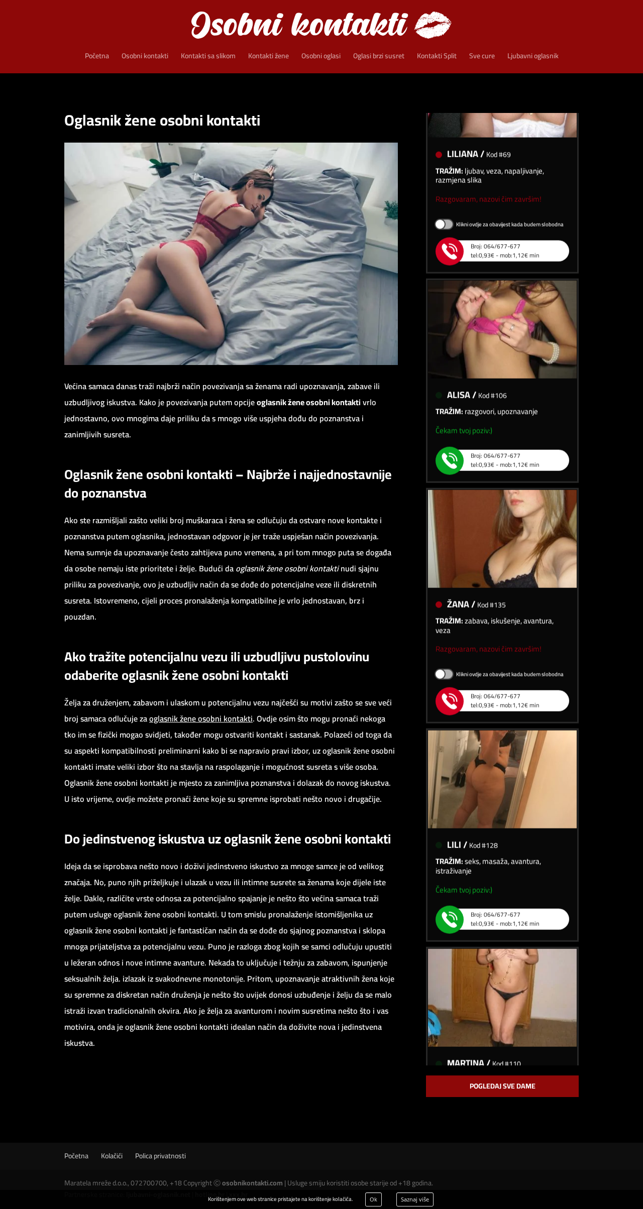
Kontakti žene (268, 57)
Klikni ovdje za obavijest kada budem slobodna (510, 211)
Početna (97, 57)
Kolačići (112, 1155)
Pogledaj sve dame (502, 1086)
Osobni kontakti (145, 57)
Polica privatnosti (160, 1155)
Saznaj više (415, 1199)
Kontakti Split (437, 57)
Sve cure (482, 57)
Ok (373, 1199)
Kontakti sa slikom (208, 57)
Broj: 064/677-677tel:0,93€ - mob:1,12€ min (505, 237)
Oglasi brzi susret (378, 57)
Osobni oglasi (321, 57)
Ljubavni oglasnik (533, 57)
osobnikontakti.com (252, 1182)
